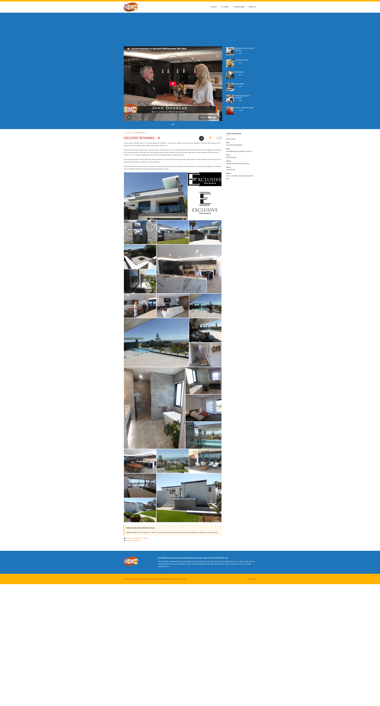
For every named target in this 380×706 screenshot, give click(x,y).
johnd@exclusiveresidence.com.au (239, 151)
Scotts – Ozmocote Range (244, 108)
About (214, 7)
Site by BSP (252, 579)
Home (125, 133)
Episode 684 (138, 538)
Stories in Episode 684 (133, 540)
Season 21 (146, 538)
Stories (226, 7)
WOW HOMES (239, 84)
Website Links (239, 7)
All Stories (130, 133)
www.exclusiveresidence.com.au (237, 164)
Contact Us (252, 7)
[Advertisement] (190, 27)
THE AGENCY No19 (241, 60)
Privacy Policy (181, 579)
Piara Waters (239, 72)
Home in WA (143, 579)
